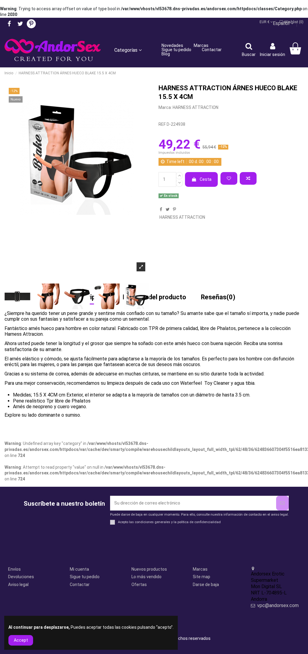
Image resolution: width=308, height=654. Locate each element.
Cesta (205, 179)
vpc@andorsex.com (278, 605)
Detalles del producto (154, 297)
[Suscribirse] (282, 503)
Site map (201, 576)
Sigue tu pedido (85, 576)
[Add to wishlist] (228, 178)
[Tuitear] (168, 209)
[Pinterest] (174, 209)
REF (162, 124)
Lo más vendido (146, 576)
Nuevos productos (149, 569)
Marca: (165, 107)
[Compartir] (161, 209)
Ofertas (139, 584)
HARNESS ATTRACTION (195, 107)
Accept (21, 640)
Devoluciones (21, 576)
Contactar (80, 584)
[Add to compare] (248, 178)
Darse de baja (206, 584)
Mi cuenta (79, 569)
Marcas (200, 569)
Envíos (14, 569)
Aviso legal (18, 584)
